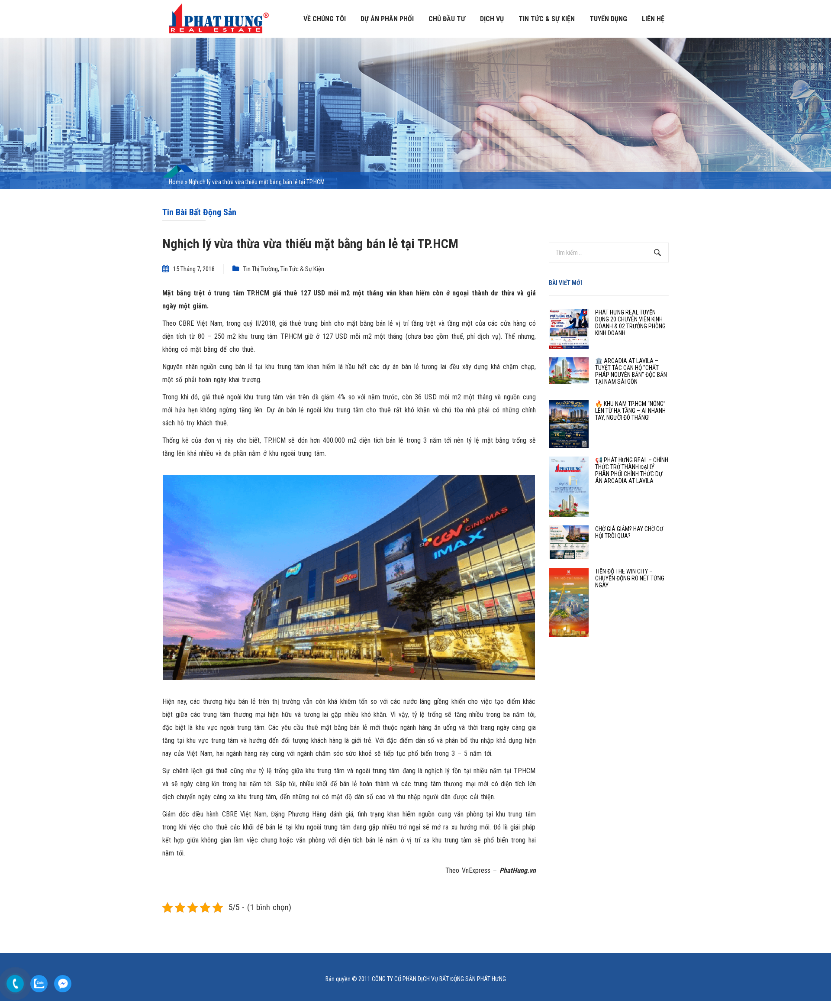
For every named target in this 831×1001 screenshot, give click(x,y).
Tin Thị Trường (260, 269)
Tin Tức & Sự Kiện (302, 269)
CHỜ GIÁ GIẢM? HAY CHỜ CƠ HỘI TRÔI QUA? (629, 532)
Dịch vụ (492, 19)
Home (176, 181)
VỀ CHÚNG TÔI (324, 19)
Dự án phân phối (387, 19)
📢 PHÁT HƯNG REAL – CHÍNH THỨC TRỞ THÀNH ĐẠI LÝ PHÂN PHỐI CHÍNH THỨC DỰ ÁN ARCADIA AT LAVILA (631, 470)
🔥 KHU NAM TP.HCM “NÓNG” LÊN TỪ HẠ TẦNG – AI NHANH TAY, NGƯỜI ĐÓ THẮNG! (630, 410)
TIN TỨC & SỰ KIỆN (547, 19)
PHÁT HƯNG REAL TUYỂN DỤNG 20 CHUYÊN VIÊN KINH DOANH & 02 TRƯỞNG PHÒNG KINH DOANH (630, 323)
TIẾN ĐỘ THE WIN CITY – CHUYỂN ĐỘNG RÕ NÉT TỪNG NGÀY (629, 578)
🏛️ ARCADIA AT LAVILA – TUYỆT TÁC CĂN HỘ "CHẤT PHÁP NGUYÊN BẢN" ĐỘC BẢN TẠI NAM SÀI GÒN (631, 371)
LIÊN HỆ (653, 19)
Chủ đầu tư (446, 19)
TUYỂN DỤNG (608, 19)
